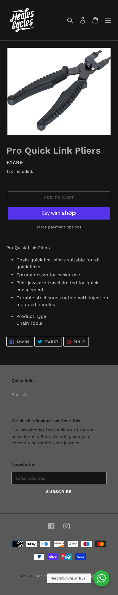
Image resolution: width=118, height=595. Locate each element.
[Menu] (108, 20)
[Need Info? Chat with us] (101, 578)
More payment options (59, 227)
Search (19, 394)
